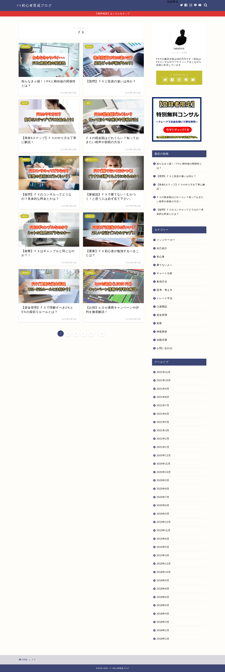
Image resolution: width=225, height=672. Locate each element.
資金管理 (162, 315)
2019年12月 (164, 522)
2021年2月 (163, 438)
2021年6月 (163, 413)
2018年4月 (163, 613)
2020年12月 (164, 455)
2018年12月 (164, 563)
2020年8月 (163, 488)
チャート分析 (164, 273)
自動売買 (162, 339)
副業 (159, 323)
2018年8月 (163, 588)
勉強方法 (162, 281)
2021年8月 (163, 397)
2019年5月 (163, 547)
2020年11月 (163, 463)
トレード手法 (164, 298)
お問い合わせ (164, 348)
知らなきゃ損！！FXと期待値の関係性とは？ (179, 166)
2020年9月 (163, 480)
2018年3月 (163, 621)
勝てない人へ (164, 264)
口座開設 (162, 306)
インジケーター (166, 239)
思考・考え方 (164, 289)
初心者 (161, 256)
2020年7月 (163, 497)
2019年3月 (163, 555)
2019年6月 (163, 538)
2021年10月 (164, 380)
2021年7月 (163, 405)
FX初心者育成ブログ (34, 5)
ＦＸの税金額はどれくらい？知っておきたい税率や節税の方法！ (180, 199)
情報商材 (162, 331)
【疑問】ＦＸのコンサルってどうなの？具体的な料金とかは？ (180, 211)
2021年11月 (163, 372)
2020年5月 (163, 513)
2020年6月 (163, 505)
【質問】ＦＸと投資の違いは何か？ (176, 176)
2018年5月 (163, 605)
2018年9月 (163, 580)
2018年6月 (163, 597)
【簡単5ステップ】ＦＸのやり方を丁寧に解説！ (181, 186)
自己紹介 (162, 248)
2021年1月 (163, 447)
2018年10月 (164, 572)
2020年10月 (164, 472)
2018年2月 (163, 630)
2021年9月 (163, 388)
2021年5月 (163, 422)
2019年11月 (163, 530)
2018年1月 (163, 638)
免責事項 (172, 1)
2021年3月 (163, 430)
